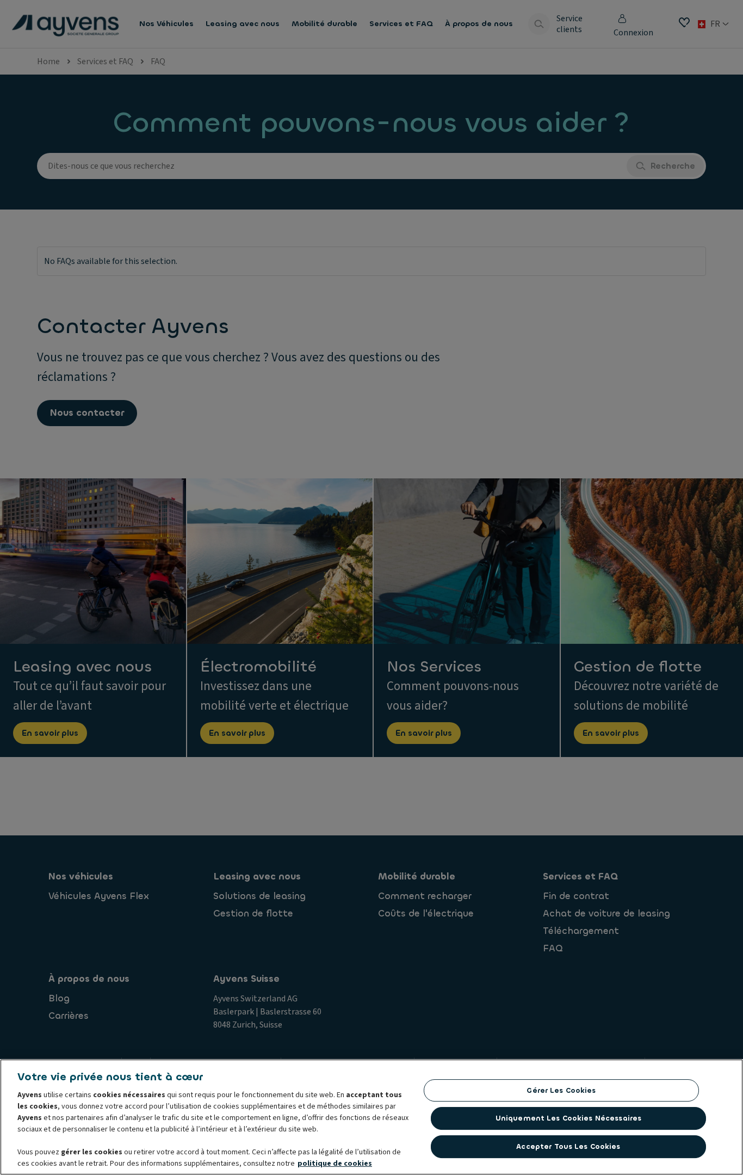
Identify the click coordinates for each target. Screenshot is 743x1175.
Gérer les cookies (561, 1090)
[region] (371, 1117)
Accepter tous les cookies (568, 1146)
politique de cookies (335, 1163)
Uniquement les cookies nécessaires (568, 1118)
